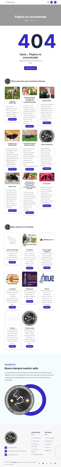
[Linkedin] (55, 463)
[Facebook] (39, 463)
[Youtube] (43, 463)
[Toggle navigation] (48, 2)
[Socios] (51, 2)
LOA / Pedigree (50, 438)
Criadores (50, 441)
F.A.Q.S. (48, 447)
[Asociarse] (55, 2)
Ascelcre (14, 462)
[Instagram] (47, 463)
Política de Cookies (35, 450)
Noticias (48, 444)
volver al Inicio (30, 68)
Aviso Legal (36, 441)
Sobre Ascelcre (37, 438)
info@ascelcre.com (13, 454)
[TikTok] (51, 463)
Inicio (26, 20)
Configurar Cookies (38, 454)
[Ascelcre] (10, 2)
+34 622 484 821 (12, 447)
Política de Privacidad (35, 445)
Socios (49, 450)
